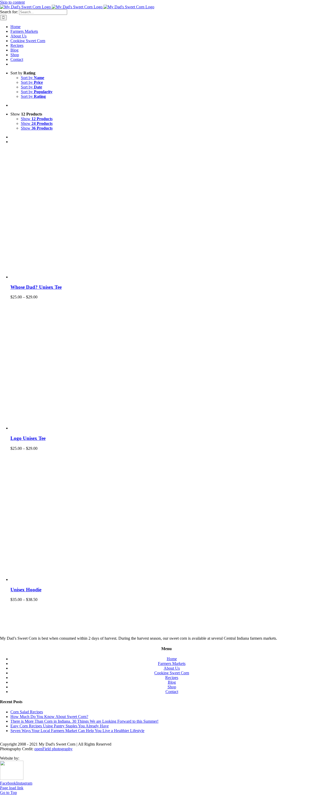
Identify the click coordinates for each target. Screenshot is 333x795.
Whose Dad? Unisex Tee (36, 287)
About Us (172, 668)
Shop (172, 687)
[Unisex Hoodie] (75, 579)
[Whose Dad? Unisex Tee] (75, 277)
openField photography (53, 749)
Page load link (11, 788)
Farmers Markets (171, 663)
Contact (171, 691)
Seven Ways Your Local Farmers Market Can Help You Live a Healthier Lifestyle (77, 730)
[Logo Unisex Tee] (75, 428)
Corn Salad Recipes (26, 712)
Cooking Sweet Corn (171, 673)
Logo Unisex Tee (28, 438)
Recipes (171, 677)
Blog (172, 682)
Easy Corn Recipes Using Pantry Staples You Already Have (59, 726)
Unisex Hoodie (25, 589)
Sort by (32, 77)
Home (172, 659)
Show (37, 119)
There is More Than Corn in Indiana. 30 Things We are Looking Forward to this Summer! (84, 721)
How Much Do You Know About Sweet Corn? (49, 716)
